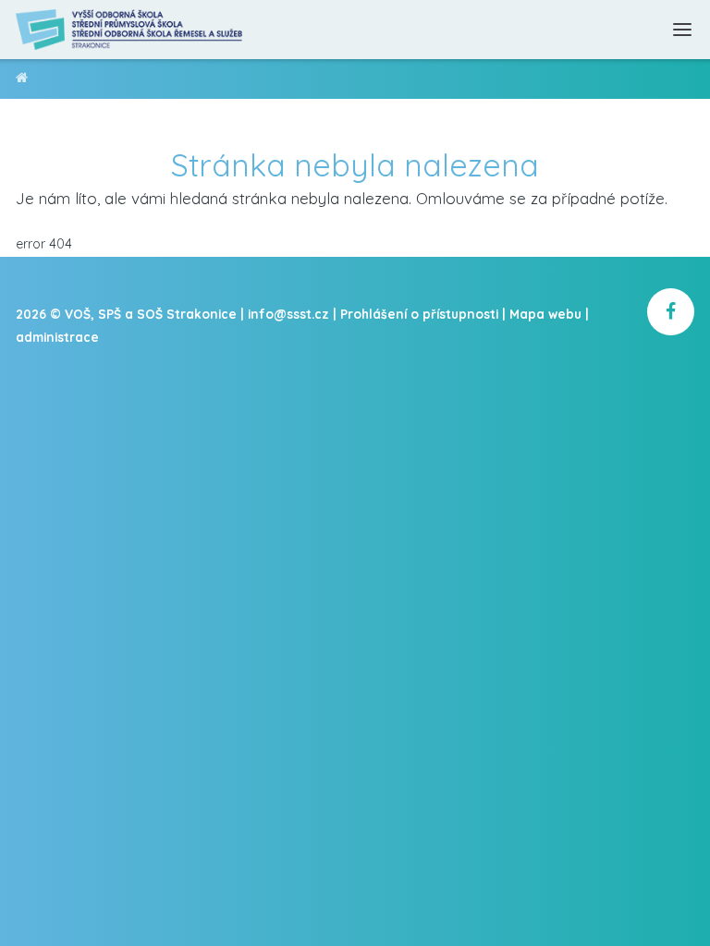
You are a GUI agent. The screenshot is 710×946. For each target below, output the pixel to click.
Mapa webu (545, 313)
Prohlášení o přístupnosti (419, 313)
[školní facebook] (670, 311)
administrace (57, 337)
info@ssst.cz (288, 313)
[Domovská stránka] (130, 29)
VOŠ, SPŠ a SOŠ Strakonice (22, 81)
